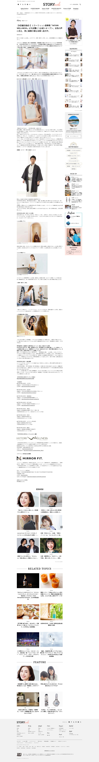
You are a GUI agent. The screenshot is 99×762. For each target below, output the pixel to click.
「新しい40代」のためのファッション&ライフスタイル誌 (26, 1)
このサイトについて (20, 742)
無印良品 (73, 168)
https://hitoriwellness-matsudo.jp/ (28, 405)
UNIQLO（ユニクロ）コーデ (73, 155)
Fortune (48, 726)
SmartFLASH (48, 746)
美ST (32, 746)
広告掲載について (53, 741)
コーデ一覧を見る (73, 43)
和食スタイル (39, 746)
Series (48, 733)
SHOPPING (18, 734)
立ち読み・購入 (70, 251)
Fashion (18, 726)
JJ (17, 746)
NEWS (18, 728)
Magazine (61, 726)
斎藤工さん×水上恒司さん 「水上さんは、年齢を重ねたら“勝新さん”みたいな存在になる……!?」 (27, 558)
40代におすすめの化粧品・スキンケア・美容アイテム (74, 163)
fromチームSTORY (20, 736)
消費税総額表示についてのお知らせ (49, 750)
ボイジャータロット (75, 223)
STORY (27, 746)
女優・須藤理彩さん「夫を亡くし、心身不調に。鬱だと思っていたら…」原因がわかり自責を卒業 (51, 558)
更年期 (68, 166)
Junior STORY (74, 158)
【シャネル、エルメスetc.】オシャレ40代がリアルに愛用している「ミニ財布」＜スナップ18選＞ (74, 55)
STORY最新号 (61, 728)
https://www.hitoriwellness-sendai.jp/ (28, 392)
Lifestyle (40, 726)
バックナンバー (77, 251)
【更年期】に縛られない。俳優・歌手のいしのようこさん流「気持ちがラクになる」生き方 (74, 107)
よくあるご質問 (24, 741)
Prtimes (19, 20)
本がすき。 (68, 746)
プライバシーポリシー (28, 742)
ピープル (39, 733)
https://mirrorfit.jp (24, 475)
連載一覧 (48, 735)
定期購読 (70, 253)
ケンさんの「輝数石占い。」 (51, 728)
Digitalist (71, 726)
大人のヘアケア (73, 153)
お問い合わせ (40, 741)
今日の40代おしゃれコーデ (21, 733)
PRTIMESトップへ (21, 481)
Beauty (29, 726)
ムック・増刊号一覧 (62, 731)
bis (35, 746)
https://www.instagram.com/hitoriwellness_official (33, 450)
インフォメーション (32, 741)
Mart (30, 746)
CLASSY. (20, 746)
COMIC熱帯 (52, 746)
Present (60, 734)
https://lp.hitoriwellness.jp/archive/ (28, 386)
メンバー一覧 (71, 728)
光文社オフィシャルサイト (62, 741)
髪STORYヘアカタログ (31, 731)
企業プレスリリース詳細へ (22, 479)
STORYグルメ (40, 731)
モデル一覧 (18, 741)
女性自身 (43, 746)
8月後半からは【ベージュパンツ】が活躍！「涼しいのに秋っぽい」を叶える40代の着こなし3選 (74, 86)
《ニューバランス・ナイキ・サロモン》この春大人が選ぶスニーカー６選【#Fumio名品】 (74, 102)
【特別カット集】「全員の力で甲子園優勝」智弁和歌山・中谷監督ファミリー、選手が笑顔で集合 (74, 71)
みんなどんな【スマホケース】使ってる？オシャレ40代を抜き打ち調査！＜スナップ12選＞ (27, 535)
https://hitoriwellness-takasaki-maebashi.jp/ (30, 399)
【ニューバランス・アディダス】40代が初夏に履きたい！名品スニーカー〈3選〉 (74, 61)
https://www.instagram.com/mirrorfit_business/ (36, 476)
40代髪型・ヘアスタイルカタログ (73, 150)
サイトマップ (36, 742)
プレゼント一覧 (61, 736)
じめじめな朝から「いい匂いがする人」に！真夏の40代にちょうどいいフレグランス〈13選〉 (74, 76)
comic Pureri (57, 746)
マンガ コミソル (63, 746)
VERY (23, 746)
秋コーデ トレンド (76, 166)
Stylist (70, 731)
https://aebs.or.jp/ (47, 755)
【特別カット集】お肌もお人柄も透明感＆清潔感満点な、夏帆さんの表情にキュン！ (51, 512)
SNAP (18, 731)
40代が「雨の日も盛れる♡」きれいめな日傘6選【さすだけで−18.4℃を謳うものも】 (74, 81)
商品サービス (24, 20)
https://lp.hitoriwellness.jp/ (27, 448)
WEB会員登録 (46, 741)
